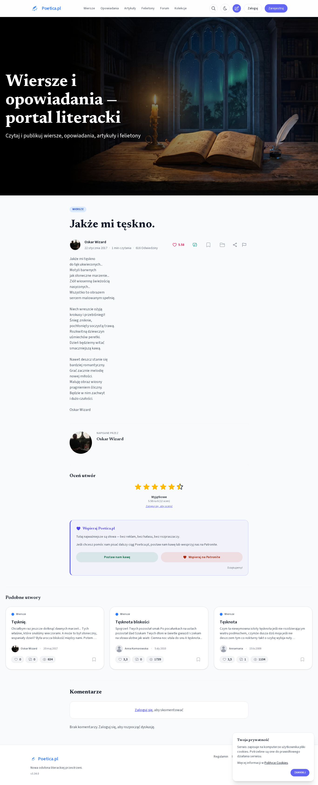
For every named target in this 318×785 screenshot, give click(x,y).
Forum (164, 8)
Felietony (148, 8)
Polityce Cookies (276, 763)
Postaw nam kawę (117, 557)
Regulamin (221, 756)
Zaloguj (253, 8)
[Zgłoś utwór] (244, 245)
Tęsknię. (18, 622)
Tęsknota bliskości (132, 622)
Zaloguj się (143, 710)
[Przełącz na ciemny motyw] (225, 8)
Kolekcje (181, 8)
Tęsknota (228, 622)
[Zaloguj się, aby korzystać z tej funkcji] (208, 244)
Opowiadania (110, 8)
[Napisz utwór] (237, 8)
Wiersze (89, 8)
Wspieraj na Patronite (204, 557)
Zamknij (300, 773)
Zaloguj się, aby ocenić (159, 506)
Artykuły (130, 8)
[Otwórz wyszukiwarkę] (213, 8)
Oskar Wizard (95, 242)
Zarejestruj (276, 8)
